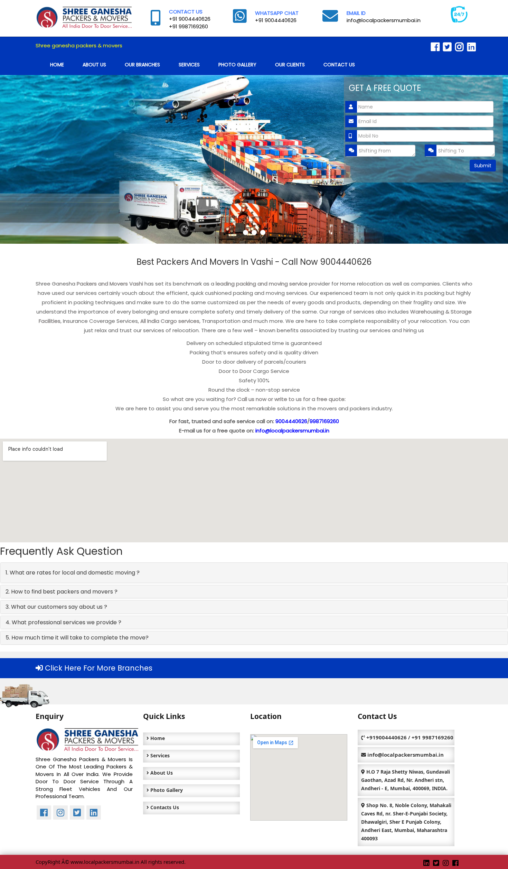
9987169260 (324, 421)
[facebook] (435, 47)
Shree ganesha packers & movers (79, 45)
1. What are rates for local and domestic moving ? (73, 573)
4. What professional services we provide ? (63, 622)
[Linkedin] (471, 47)
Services (189, 64)
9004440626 (291, 421)
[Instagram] (459, 47)
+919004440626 (386, 737)
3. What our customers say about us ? (56, 607)
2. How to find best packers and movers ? (61, 592)
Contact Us (339, 64)
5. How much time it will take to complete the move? (77, 638)
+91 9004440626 (189, 18)
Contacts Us (164, 807)
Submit (482, 165)
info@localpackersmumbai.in (384, 20)
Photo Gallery (237, 64)
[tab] (254, 573)
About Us (94, 64)
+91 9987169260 (188, 26)
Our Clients (290, 64)
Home (57, 64)
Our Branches (142, 64)
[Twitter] (447, 47)
